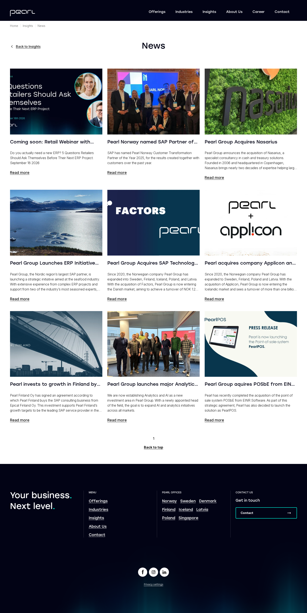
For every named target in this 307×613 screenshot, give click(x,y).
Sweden (188, 501)
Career (258, 12)
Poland (168, 518)
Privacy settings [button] (153, 584)
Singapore (188, 518)
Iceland (186, 510)
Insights (209, 12)
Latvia (202, 510)
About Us (234, 12)
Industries (184, 12)
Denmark (208, 501)
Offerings (157, 12)
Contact (282, 12)
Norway (169, 501)
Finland (168, 510)
